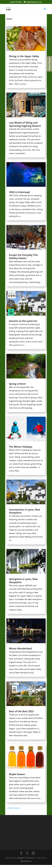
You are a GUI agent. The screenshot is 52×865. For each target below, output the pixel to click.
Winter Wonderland (20, 648)
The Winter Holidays (20, 446)
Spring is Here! (17, 383)
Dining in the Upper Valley (24, 56)
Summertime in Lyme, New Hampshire (24, 511)
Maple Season (17, 774)
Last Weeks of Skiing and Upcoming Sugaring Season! (25, 124)
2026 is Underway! (19, 192)
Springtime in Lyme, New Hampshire (23, 580)
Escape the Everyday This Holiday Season (23, 256)
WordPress (26, 861)
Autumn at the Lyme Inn (23, 321)
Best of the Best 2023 (21, 711)
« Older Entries (13, 808)
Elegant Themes (25, 857)
